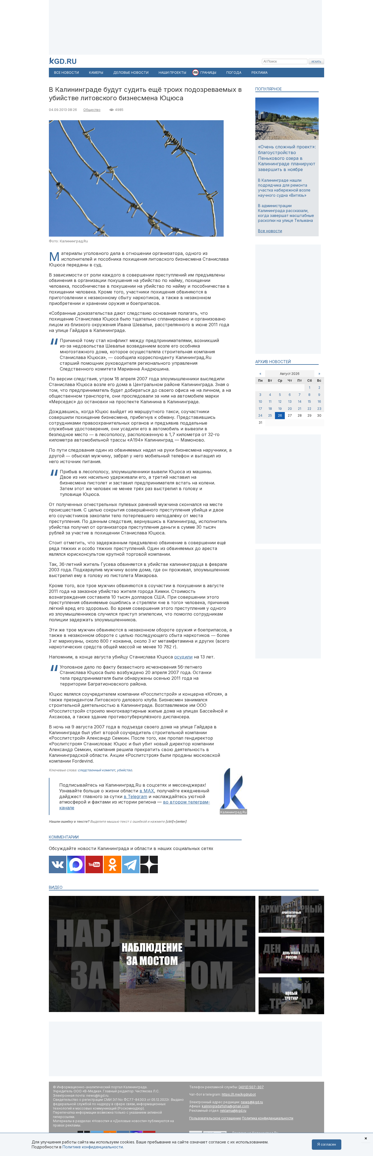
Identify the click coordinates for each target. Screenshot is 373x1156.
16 (319, 401)
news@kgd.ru (252, 1102)
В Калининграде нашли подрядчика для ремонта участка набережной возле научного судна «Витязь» (284, 188)
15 (309, 401)
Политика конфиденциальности (267, 1118)
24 (260, 415)
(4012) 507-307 (251, 1087)
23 (319, 409)
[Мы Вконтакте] (57, 865)
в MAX (147, 790)
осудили (183, 657)
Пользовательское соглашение (215, 1118)
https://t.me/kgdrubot (239, 1094)
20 (290, 409)
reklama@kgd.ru (233, 1110)
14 (299, 401)
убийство (124, 770)
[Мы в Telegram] (131, 865)
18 (270, 409)
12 (280, 401)
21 (299, 409)
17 (260, 409)
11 (270, 401)
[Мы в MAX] (76, 865)
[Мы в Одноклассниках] (112, 865)
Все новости (270, 230)
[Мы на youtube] (94, 865)
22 (309, 409)
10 (260, 401)
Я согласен (326, 1144)
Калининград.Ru (233, 812)
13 (290, 401)
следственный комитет (96, 770)
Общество (91, 110)
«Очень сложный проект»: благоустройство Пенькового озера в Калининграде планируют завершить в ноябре (287, 158)
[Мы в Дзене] (149, 865)
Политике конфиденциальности (93, 1147)
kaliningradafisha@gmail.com (225, 1106)
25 (270, 415)
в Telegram (135, 796)
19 (280, 409)
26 (280, 415)
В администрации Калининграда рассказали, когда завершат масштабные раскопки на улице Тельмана (286, 213)
